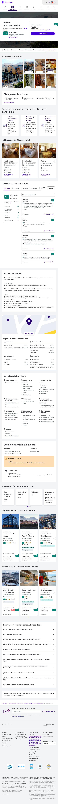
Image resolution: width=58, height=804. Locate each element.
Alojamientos (12, 9)
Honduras (4, 779)
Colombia (4, 778)
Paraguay (21, 779)
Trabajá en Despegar (20, 736)
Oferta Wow (32, 755)
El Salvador (17, 778)
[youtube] (11, 724)
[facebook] (2, 724)
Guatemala (23, 778)
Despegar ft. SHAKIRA (34, 758)
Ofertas (34, 9)
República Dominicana (9, 781)
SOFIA (4, 9)
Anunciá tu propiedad (48, 736)
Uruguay (23, 781)
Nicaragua (12, 779)
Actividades (41, 9)
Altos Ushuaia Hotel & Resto (8, 591)
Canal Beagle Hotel (29, 590)
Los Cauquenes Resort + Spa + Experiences (27, 535)
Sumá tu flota (46, 734)
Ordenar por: (43, 188)
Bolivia (21, 777)
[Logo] (7, 2)
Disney (54, 9)
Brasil (24, 777)
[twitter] (8, 724)
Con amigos (34, 188)
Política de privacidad (34, 747)
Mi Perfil (4, 744)
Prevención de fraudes (34, 756)
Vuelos (20, 9)
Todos (8, 188)
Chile (27, 777)
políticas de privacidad (18, 716)
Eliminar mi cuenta (6, 746)
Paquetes (27, 9)
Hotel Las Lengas (46, 590)
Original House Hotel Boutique (46, 535)
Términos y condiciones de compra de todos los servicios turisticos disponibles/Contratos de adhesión (35, 739)
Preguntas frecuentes (20, 734)
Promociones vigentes (34, 749)
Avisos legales (32, 760)
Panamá (16, 779)
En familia (16, 188)
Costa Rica (8, 778)
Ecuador (13, 778)
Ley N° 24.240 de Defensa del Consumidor (35, 744)
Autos (48, 9)
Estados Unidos (17, 781)
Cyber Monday (32, 751)
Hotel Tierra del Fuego (9, 535)
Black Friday (32, 753)
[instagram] (5, 724)
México (8, 779)
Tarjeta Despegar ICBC (7, 738)
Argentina (17, 777)
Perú (24, 779)
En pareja (25, 188)
